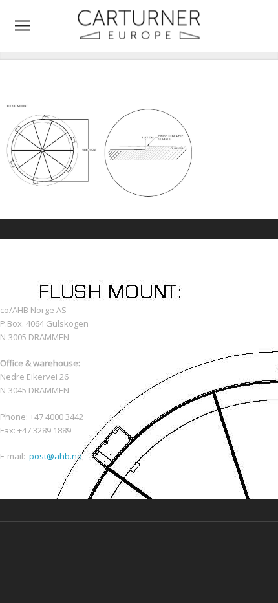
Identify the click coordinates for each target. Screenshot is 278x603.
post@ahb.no (55, 456)
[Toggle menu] (22, 26)
